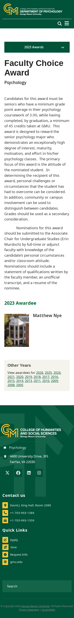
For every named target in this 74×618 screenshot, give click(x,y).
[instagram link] (39, 473)
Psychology (17, 447)
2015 (11, 381)
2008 (11, 385)
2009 (54, 381)
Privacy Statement (29, 609)
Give (13, 547)
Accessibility (48, 609)
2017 (45, 377)
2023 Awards (34, 47)
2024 (57, 372)
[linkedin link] (29, 473)
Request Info (19, 554)
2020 (19, 377)
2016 (54, 377)
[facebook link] (18, 473)
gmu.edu (16, 562)
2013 (28, 381)
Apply (14, 540)
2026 (39, 372)
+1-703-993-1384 (22, 513)
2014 (19, 381)
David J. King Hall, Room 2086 (30, 505)
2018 (37, 377)
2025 (48, 372)
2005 (19, 385)
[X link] (7, 473)
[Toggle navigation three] (67, 23)
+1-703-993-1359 (22, 520)
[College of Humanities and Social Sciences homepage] (35, 428)
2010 (45, 381)
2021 (11, 377)
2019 (28, 377)
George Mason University (35, 606)
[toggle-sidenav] (62, 47)
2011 (37, 381)
